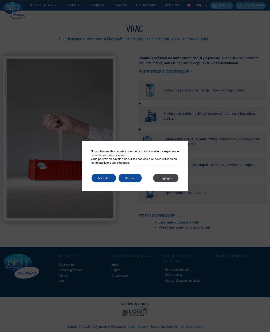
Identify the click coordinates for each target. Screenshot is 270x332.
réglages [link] (123, 162)
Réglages (165, 178)
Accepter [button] (104, 178)
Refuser (130, 178)
